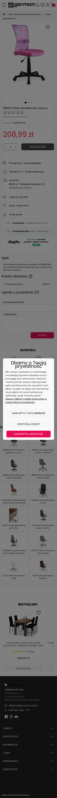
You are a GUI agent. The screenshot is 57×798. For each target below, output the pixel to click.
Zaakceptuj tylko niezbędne (28, 413)
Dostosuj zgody (28, 424)
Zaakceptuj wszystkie (28, 434)
